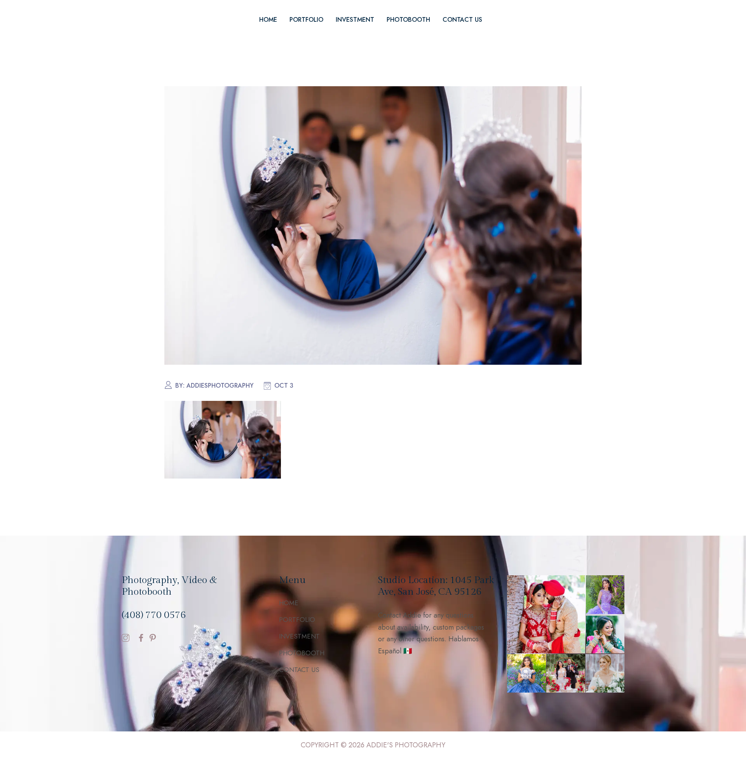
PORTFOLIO (306, 19)
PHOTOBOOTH (408, 19)
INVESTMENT (355, 19)
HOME (268, 19)
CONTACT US (462, 19)
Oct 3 (283, 385)
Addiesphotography (220, 385)
